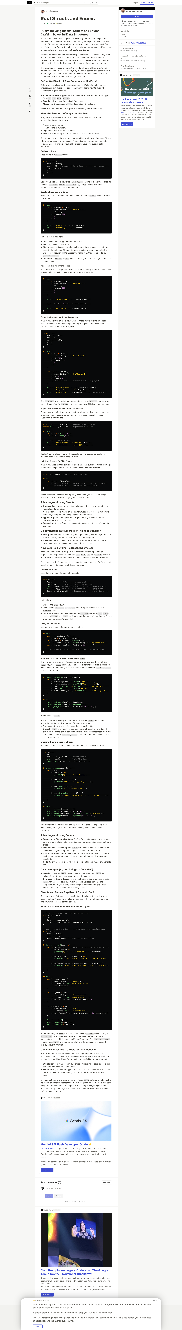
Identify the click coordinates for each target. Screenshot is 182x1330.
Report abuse (83, 1202)
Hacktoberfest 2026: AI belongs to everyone (134, 101)
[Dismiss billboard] (156, 1300)
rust (43, 24)
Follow (137, 16)
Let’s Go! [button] (38, 1326)
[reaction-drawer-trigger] (30, 90)
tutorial (59, 24)
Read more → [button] (47, 1170)
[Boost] (30, 111)
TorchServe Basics (133, 67)
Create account (147, 3)
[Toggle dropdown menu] (110, 1097)
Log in (135, 3)
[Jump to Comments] (30, 97)
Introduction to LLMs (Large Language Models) (134, 58)
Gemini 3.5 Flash (48, 1148)
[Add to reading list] (30, 104)
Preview (58, 1196)
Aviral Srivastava (52, 11)
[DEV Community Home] (29, 3)
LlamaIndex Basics (128, 49)
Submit (48, 1196)
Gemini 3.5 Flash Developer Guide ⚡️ (66, 1144)
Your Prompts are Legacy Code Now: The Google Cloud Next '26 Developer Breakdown (74, 1272)
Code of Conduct (70, 1202)
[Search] (35, 2)
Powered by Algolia (90, 3)
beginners (51, 24)
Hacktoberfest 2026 (128, 112)
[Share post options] (30, 118)
